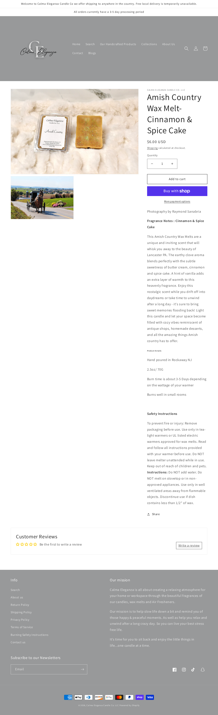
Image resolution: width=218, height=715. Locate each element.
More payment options (177, 201)
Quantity (152, 155)
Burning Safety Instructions (29, 635)
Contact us (18, 642)
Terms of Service (22, 627)
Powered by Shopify (129, 705)
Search (15, 590)
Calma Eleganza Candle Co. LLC (102, 705)
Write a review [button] (189, 545)
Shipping (152, 147)
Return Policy (20, 605)
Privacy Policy (20, 620)
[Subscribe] (82, 669)
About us (17, 597)
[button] (186, 48)
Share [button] (156, 514)
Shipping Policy (21, 612)
